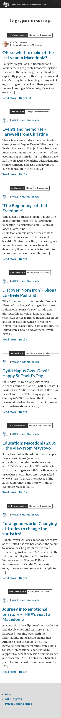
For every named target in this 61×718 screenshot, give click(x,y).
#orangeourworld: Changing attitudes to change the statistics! (29, 528)
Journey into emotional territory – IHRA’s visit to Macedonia (26, 614)
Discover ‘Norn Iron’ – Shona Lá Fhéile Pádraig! (29, 292)
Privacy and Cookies (18, 703)
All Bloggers (13, 698)
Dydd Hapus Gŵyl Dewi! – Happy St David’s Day (27, 373)
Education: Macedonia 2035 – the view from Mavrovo (29, 445)
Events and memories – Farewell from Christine (25, 131)
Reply (23, 174)
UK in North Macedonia (26, 120)
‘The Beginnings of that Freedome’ (24, 208)
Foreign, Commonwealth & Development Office (28, 4)
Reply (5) (25, 98)
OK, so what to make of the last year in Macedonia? (28, 55)
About (9, 694)
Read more (9, 98)
